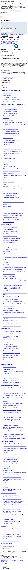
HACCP (5, 184)
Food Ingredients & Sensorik (9, 242)
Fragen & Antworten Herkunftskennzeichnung (12, 278)
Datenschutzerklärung (22, 7)
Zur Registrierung (13, 556)
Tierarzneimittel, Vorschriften (9, 350)
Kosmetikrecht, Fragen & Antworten (10, 423)
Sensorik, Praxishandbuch (8, 222)
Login (2, 555)
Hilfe (8, 34)
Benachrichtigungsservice (8, 546)
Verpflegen (5, 487)
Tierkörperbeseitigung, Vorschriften (10, 355)
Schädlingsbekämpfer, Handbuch (10, 217)
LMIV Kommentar (7, 144)
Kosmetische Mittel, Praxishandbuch (10, 425)
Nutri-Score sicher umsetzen (9, 146)
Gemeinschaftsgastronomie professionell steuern (13, 371)
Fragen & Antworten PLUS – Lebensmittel (12, 331)
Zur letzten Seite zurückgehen (9, 77)
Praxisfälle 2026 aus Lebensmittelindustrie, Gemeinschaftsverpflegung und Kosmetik (12, 288)
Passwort (25, 551)
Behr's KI (5, 87)
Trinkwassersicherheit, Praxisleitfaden (11, 382)
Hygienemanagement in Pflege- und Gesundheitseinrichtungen (10, 496)
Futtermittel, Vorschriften (8, 344)
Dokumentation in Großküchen (9, 367)
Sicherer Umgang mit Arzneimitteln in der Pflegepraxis (14, 504)
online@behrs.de (18, 74)
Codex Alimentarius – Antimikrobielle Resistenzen (13, 312)
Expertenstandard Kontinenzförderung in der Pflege (13, 514)
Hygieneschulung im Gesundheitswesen (11, 463)
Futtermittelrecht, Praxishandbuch (10, 346)
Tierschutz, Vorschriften (8, 357)
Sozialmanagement (7, 482)
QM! (4, 208)
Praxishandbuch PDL (7, 470)
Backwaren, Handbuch (8, 229)
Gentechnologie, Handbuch (8, 247)
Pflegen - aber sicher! (7, 468)
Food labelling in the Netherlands (10, 115)
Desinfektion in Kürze (7, 523)
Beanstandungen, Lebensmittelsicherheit (11, 171)
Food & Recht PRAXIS (8, 120)
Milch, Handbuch (6, 251)
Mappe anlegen (4, 33)
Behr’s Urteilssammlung (8, 93)
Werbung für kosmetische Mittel (9, 436)
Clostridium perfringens (8, 314)
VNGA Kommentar (7, 155)
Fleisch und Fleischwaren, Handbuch (10, 240)
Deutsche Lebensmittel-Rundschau (10, 236)
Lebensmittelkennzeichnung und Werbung (12, 131)
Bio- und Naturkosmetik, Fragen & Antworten (12, 417)
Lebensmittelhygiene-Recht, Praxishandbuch (12, 126)
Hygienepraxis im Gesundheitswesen (10, 461)
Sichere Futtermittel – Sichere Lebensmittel (12, 348)
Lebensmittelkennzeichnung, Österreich (11, 129)
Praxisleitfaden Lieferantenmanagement (11, 299)
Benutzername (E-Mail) (5, 551)
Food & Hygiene (6, 179)
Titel (1, 28)
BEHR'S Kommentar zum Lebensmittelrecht (12, 107)
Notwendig (3, 10)
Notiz (16, 28)
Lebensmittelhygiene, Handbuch (9, 195)
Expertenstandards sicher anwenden (10, 506)
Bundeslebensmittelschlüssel (9, 173)
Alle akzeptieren (4, 12)
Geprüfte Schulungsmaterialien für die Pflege (12, 459)
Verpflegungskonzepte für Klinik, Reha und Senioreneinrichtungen (12, 490)
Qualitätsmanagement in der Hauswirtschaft (12, 477)
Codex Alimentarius (7, 95)
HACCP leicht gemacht (8, 373)
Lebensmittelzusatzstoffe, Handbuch (10, 249)
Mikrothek (5, 204)
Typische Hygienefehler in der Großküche (11, 405)
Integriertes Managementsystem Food (10, 193)
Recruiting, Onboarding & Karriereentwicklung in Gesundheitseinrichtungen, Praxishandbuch (13, 502)
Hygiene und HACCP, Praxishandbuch (11, 186)
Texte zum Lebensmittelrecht (9, 274)
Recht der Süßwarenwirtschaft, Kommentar (12, 149)
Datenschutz (20, 34)
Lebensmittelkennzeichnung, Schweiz (11, 133)
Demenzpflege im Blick (8, 450)
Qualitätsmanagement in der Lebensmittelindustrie (13, 210)
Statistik (8, 10)
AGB (7, 35)
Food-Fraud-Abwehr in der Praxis (10, 308)
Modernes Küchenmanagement (9, 380)
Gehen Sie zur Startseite (8, 78)
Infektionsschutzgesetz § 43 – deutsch (11, 534)
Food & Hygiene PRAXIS (8, 182)
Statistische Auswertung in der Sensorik (11, 310)
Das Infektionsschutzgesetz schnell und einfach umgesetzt (15, 175)
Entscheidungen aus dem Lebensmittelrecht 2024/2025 (14, 267)
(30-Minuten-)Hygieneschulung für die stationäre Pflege (14, 446)
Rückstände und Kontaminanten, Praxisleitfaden (13, 213)
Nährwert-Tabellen (7, 206)
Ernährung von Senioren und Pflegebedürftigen (13, 454)
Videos (11, 34)
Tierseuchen (5, 401)
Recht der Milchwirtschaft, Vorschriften (11, 101)
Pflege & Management (7, 466)
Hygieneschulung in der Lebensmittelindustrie (12, 188)
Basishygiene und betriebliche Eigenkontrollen (12, 407)
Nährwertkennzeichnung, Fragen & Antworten (12, 285)
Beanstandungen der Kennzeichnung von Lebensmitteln (14, 280)
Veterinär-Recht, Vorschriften (9, 361)
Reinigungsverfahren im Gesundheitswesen (12, 499)
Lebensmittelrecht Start (8, 138)
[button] (14, 85)
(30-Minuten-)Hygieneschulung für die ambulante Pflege (14, 443)
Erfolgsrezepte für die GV (8, 369)
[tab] (14, 85)
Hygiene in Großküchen (8, 375)
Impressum (9, 8)
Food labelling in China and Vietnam (10, 113)
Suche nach (5, 70)
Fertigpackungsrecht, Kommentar (10, 109)
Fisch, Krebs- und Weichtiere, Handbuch (11, 238)
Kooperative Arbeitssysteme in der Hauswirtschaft (13, 517)
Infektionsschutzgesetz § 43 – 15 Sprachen (12, 536)
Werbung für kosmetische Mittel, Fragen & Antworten (14, 438)
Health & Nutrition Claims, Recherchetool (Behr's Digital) (15, 124)
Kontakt (5, 34)
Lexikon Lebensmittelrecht (8, 142)
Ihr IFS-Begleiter (6, 191)
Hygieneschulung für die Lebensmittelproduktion (13, 528)
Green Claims (6, 290)
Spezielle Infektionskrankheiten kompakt (11, 509)
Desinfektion (5, 452)
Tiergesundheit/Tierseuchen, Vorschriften (11, 353)
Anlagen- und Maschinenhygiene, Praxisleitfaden (13, 168)
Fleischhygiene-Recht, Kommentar (10, 111)
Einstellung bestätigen (17, 10)
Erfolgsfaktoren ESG (7, 391)
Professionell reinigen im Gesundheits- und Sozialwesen (14, 472)
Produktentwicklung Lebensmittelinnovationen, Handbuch (15, 257)
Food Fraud (5, 177)
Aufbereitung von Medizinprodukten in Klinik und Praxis (15, 448)
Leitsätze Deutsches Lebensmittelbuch (11, 99)
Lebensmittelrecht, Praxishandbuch (10, 135)
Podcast (15, 34)
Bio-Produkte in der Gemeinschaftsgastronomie (13, 403)
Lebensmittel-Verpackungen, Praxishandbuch (12, 140)
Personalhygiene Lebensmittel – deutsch (11, 538)
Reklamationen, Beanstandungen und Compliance (13, 151)
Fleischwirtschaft (6, 262)
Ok (1, 16)
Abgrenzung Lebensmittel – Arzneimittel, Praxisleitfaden (14, 271)
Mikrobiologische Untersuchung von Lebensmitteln (13, 202)
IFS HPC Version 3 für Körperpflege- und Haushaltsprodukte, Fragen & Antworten (11, 420)
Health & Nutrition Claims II (9, 276)
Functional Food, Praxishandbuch (10, 244)
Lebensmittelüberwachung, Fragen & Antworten (13, 395)
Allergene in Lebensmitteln (8, 164)
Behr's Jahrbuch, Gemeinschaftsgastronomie (12, 410)
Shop (2, 34)
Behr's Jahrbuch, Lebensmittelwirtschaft (11, 282)
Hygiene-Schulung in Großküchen (10, 378)
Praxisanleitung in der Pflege (9, 519)
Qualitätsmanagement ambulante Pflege (11, 474)
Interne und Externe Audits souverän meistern (12, 269)
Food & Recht (6, 118)
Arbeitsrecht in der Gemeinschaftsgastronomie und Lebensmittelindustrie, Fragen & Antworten (13, 398)
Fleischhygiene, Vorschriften (9, 339)
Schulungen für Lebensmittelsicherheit (11, 219)
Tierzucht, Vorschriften (8, 359)
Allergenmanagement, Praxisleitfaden (10, 166)
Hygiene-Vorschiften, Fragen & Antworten (12, 326)
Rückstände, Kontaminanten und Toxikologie (12, 215)
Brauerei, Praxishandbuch (8, 233)
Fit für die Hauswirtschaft (8, 457)
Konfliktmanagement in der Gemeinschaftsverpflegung (14, 393)
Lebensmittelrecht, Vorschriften (9, 97)
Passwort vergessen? (5, 554)
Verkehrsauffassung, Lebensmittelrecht (11, 153)
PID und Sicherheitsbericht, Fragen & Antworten (13, 434)
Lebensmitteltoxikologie (8, 199)
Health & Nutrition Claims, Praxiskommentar (12, 122)
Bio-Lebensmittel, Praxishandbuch (10, 231)
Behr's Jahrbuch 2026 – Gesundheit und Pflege (12, 521)
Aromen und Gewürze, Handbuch (10, 227)
